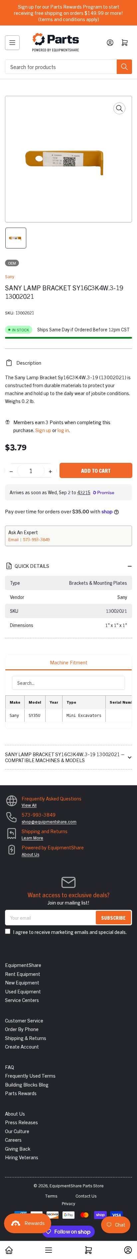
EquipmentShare (23, 965)
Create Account (22, 1046)
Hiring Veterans (21, 1157)
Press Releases (21, 1122)
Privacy (68, 1203)
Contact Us (85, 1196)
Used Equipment (23, 991)
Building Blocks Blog (27, 1084)
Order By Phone (22, 1029)
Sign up (43, 430)
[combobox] (68, 66)
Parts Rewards (21, 1093)
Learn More (32, 837)
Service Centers (22, 1000)
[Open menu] (12, 42)
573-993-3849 (36, 539)
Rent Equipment (22, 974)
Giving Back (17, 1148)
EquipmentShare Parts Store (77, 1185)
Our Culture (17, 1131)
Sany (9, 276)
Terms (51, 1196)
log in (63, 430)
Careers (13, 1139)
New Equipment (22, 982)
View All (29, 805)
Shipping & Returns (25, 1038)
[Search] (124, 67)
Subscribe (113, 917)
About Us (30, 854)
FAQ (9, 1067)
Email (14, 539)
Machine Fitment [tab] (68, 662)
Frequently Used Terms (30, 1075)
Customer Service (24, 1020)
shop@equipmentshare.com (49, 821)
